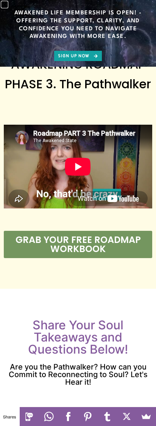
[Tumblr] (107, 416)
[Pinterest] (88, 416)
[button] (4, 4)
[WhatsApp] (49, 416)
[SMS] (29, 416)
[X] (127, 416)
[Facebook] (68, 416)
